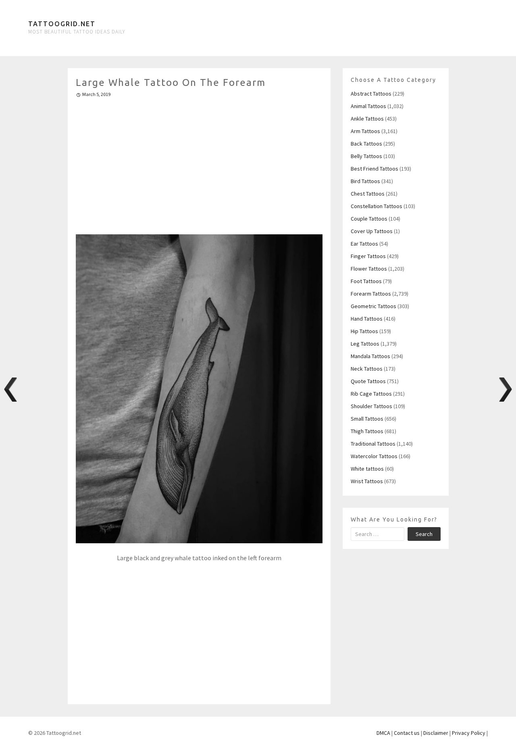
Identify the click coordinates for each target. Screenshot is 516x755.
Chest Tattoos (368, 193)
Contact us (407, 732)
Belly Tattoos (366, 156)
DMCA (383, 732)
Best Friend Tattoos (374, 168)
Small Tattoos (367, 418)
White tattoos (367, 468)
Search (424, 534)
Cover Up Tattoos (372, 231)
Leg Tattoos (365, 343)
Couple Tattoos (369, 218)
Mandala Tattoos (370, 356)
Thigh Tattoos (367, 431)
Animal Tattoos (368, 106)
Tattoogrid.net (62, 23)
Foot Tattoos (366, 281)
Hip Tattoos (364, 331)
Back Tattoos (366, 143)
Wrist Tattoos (367, 481)
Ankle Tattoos (367, 118)
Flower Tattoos (369, 268)
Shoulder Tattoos (371, 406)
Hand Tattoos (367, 318)
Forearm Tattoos (371, 293)
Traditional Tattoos (373, 443)
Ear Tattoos (364, 243)
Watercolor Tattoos (374, 456)
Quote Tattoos (368, 381)
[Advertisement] (199, 162)
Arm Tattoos (365, 131)
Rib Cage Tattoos (371, 393)
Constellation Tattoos (376, 206)
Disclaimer (435, 732)
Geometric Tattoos (373, 306)
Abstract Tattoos (371, 93)
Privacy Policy (468, 732)
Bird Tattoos (365, 181)
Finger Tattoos (368, 256)
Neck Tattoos (367, 368)
